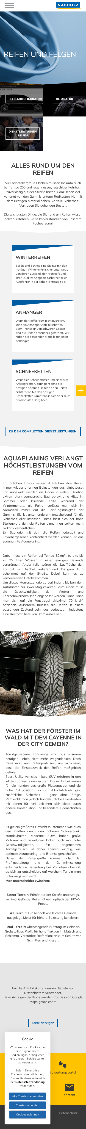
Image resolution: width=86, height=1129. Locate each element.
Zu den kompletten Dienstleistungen (43, 431)
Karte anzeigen (43, 1023)
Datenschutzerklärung (29, 1082)
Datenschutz (68, 1113)
